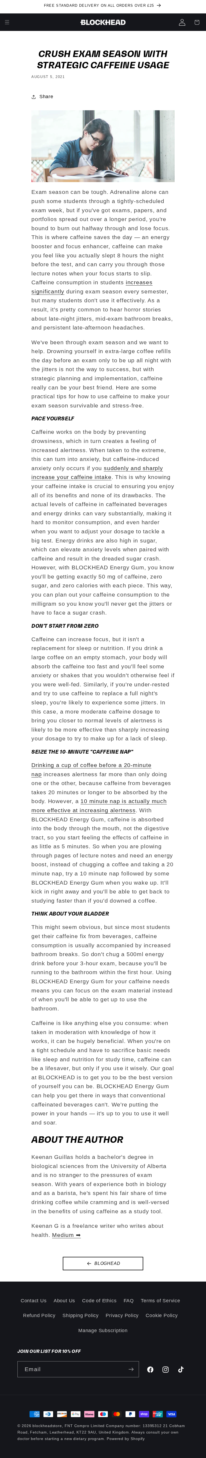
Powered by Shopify (126, 1438)
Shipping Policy (80, 1315)
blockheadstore (47, 1426)
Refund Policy (39, 1315)
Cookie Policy (162, 1315)
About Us (64, 1300)
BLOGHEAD (107, 1263)
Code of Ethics (99, 1300)
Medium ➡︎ (66, 1235)
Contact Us (34, 1300)
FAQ (129, 1300)
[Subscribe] (131, 1369)
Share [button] (46, 96)
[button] (197, 22)
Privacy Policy (122, 1315)
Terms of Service (160, 1300)
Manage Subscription (103, 1330)
